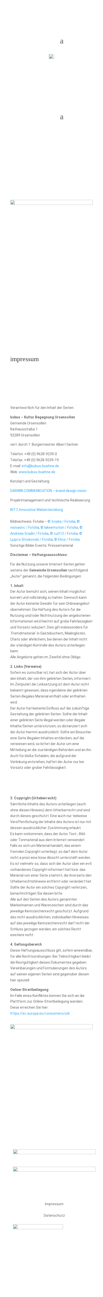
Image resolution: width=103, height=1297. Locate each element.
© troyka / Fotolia (61, 521)
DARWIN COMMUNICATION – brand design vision (48, 491)
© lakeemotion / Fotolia (59, 527)
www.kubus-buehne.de (37, 472)
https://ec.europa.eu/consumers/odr (40, 1013)
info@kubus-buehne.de (40, 466)
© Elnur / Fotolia (67, 539)
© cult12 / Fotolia (64, 533)
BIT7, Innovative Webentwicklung (36, 510)
